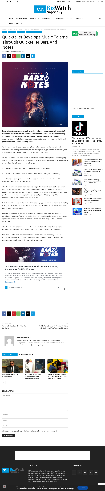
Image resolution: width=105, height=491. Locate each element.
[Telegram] (33, 56)
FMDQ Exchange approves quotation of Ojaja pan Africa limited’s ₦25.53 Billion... (92, 181)
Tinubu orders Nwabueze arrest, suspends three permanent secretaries (93, 161)
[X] (13, 1)
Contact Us (100, 1)
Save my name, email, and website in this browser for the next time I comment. (30, 431)
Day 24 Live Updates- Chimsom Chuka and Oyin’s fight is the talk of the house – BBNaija (57, 376)
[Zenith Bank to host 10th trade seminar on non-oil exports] (77, 201)
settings (71, 489)
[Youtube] (17, 1)
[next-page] (7, 382)
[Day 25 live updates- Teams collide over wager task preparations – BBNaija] (35, 366)
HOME (11, 19)
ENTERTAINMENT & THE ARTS (33, 32)
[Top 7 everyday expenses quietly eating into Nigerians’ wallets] (77, 191)
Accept (82, 488)
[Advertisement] (35, 299)
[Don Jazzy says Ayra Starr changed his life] (12, 366)
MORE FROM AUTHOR (26, 354)
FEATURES (34, 19)
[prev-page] (3, 382)
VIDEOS (69, 19)
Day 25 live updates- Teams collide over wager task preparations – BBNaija (33, 376)
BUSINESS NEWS (21, 19)
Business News (21, 32)
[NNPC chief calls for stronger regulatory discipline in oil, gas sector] (77, 211)
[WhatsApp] (18, 56)
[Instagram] (7, 1)
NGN (84, 108)
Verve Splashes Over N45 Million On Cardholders (14, 327)
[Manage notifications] (4, 486)
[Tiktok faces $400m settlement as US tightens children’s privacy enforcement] (87, 128)
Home (4, 29)
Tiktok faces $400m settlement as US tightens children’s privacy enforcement (87, 141)
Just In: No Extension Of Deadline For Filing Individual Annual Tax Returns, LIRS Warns (53, 327)
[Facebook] (3, 1)
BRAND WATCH (18, 29)
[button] (100, 19)
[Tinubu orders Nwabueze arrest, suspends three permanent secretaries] (77, 162)
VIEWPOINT (46, 19)
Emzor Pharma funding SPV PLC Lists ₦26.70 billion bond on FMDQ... (93, 171)
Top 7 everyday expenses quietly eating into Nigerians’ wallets (92, 190)
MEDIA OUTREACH (15, 23)
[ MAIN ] (10, 29)
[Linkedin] (10, 1)
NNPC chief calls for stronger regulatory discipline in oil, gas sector (92, 210)
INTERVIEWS (59, 19)
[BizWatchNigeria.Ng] (52, 9)
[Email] (28, 56)
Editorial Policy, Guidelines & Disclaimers (84, 1)
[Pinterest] (14, 56)
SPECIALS (78, 19)
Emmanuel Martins (9, 51)
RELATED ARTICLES (9, 354)
